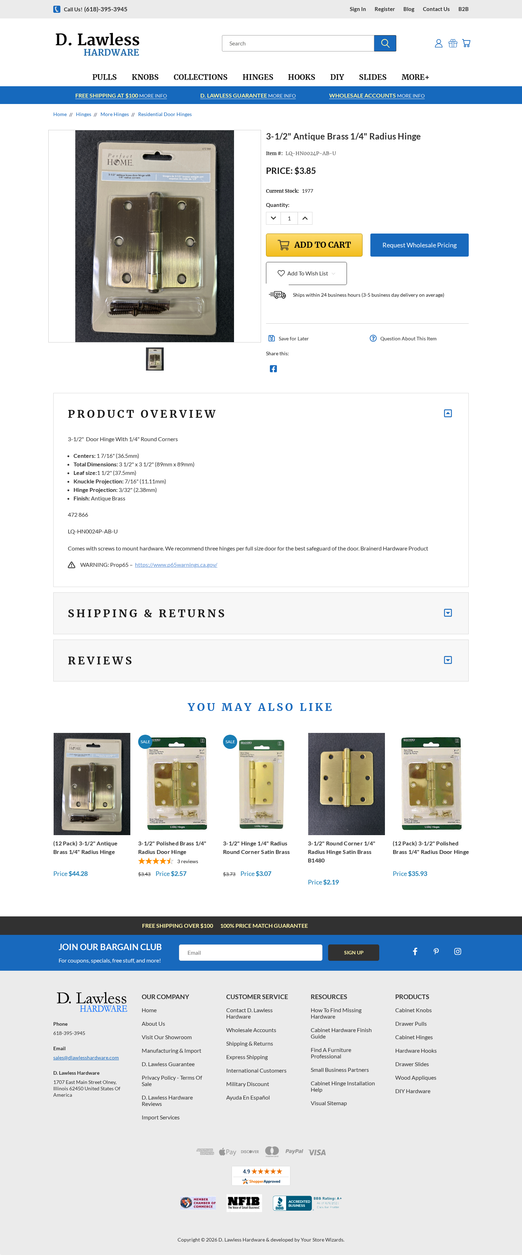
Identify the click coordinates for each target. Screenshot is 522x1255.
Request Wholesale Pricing (419, 245)
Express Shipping (247, 1056)
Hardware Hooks (416, 1050)
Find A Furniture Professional (331, 1052)
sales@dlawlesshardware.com (86, 1057)
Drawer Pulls (411, 1023)
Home (149, 1010)
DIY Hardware (412, 1090)
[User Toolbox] (438, 43)
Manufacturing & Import (171, 1050)
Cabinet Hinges (414, 1037)
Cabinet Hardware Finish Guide (341, 1033)
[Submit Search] (385, 43)
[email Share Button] (299, 370)
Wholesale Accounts (251, 1029)
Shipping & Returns (249, 1043)
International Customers (256, 1070)
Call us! (95, 9)
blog (408, 9)
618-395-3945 (69, 1033)
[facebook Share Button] (273, 370)
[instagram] (457, 951)
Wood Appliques (415, 1077)
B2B (463, 9)
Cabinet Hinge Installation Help (343, 1086)
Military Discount (247, 1083)
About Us (153, 1023)
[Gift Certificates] (452, 43)
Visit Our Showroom (167, 1037)
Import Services (161, 1117)
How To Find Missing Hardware (336, 1013)
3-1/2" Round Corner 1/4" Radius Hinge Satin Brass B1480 (341, 852)
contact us (436, 9)
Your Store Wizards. (322, 1240)
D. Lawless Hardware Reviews (167, 1100)
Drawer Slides (412, 1064)
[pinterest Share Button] (350, 370)
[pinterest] (436, 951)
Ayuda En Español (248, 1097)
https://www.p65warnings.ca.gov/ (176, 564)
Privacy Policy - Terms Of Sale (172, 1080)
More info (121, 95)
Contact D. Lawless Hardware (249, 1013)
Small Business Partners (340, 1069)
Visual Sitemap (329, 1103)
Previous (503, 1233)
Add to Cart (92, 782)
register (385, 9)
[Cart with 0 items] (466, 43)
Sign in (358, 9)
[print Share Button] (324, 370)
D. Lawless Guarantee (168, 1064)
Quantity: (277, 205)
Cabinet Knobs (413, 1010)
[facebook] (415, 951)
